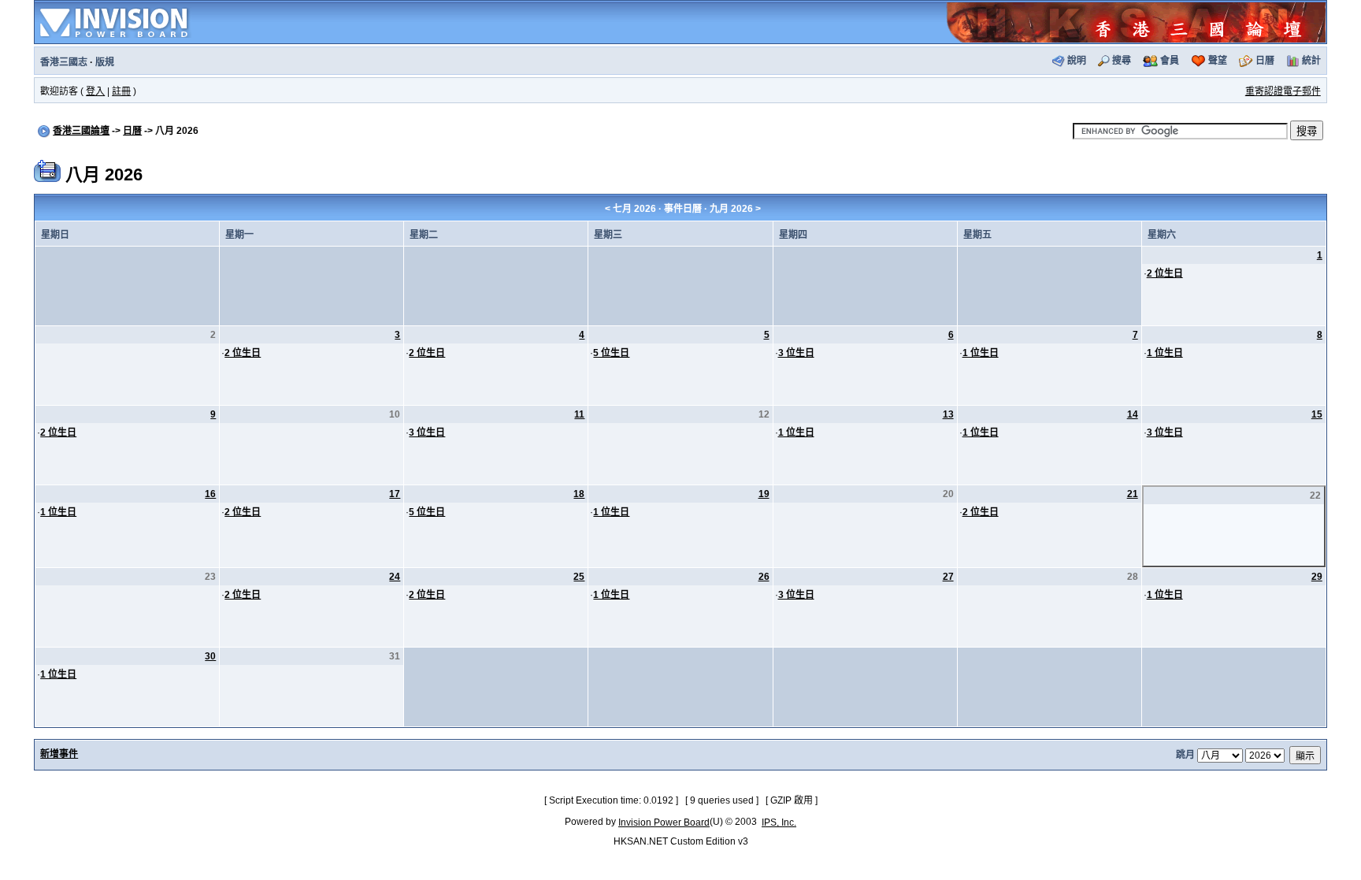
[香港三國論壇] (1136, 21)
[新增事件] (47, 170)
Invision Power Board (664, 822)
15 (1316, 414)
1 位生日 (980, 352)
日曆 (1264, 60)
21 (1132, 493)
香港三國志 (63, 62)
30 (210, 656)
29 (1316, 576)
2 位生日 (1165, 273)
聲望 (1217, 60)
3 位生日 (796, 352)
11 (579, 414)
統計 (1311, 60)
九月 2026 (731, 208)
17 (394, 493)
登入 (95, 91)
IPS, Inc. (779, 822)
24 (394, 576)
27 (948, 576)
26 (764, 576)
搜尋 (1121, 60)
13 (948, 414)
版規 (104, 62)
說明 (1076, 60)
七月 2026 (634, 208)
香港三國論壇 (81, 130)
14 (1132, 414)
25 (578, 576)
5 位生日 (611, 352)
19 (764, 493)
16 (210, 493)
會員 (1169, 60)
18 (578, 493)
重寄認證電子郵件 (1283, 91)
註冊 (121, 91)
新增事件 (59, 753)
